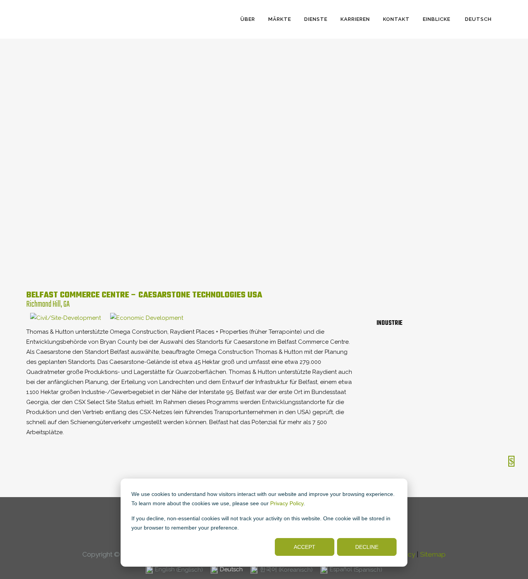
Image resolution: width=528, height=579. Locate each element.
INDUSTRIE (389, 323)
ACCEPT (304, 547)
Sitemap (433, 554)
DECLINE (366, 547)
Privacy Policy (286, 503)
